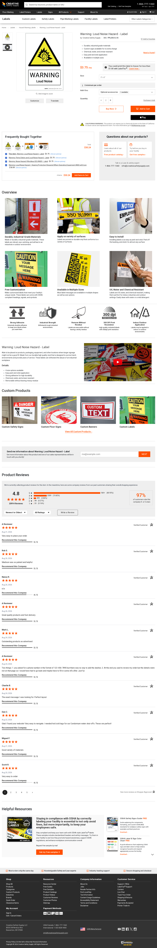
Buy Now (110, 109)
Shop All (9, 884)
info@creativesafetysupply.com (135, 166)
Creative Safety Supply (25, 944)
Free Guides (47, 887)
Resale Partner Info (87, 889)
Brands (9, 898)
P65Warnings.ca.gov (138, 125)
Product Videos (49, 895)
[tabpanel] (128, 825)
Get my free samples (48, 852)
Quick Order (133, 12)
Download (123, 832)
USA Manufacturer (94, 929)
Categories (10, 889)
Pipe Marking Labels (69, 19)
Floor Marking (8, 12)
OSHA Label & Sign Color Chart (131, 839)
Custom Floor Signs (51, 426)
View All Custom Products (78, 431)
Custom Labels (29, 19)
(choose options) (55, 154)
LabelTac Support (125, 886)
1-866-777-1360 (145, 4)
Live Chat (121, 892)
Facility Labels (91, 19)
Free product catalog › (114, 154)
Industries (10, 895)
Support (81, 12)
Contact (121, 889)
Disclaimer (84, 906)
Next (152, 854)
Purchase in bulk (149, 100)
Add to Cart (145, 109)
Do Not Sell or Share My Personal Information (32, 942)
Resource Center (49, 884)
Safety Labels (48, 19)
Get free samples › (138, 154)
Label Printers (25, 12)
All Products (64, 12)
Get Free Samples (124, 6)
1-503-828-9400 (60, 928)
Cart (153, 12)
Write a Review (67, 512)
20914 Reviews (18, 503)
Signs (50, 12)
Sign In (144, 12)
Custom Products (16, 390)
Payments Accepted (125, 903)
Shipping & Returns (125, 898)
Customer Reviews (50, 898)
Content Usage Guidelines (90, 898)
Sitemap (46, 903)
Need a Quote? (149, 53)
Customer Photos (50, 900)
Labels (39, 12)
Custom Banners (88, 426)
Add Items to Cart (81, 175)
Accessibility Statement (89, 900)
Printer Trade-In (124, 906)
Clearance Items (12, 903)
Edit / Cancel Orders (13, 916)
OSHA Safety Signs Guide (131, 818)
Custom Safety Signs (12, 426)
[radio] (78, 493)
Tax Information (86, 895)
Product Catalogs (50, 892)
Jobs (82, 887)
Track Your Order (124, 895)
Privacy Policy (10, 942)
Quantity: (84, 99)
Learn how (133, 69)
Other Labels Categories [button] (141, 19)
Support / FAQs (123, 884)
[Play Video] (7, 47)
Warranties (122, 900)
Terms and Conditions (88, 903)
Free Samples (48, 889)
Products (9, 887)
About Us (94, 12)
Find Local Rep (85, 892)
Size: (82, 76)
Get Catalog (112, 6)
